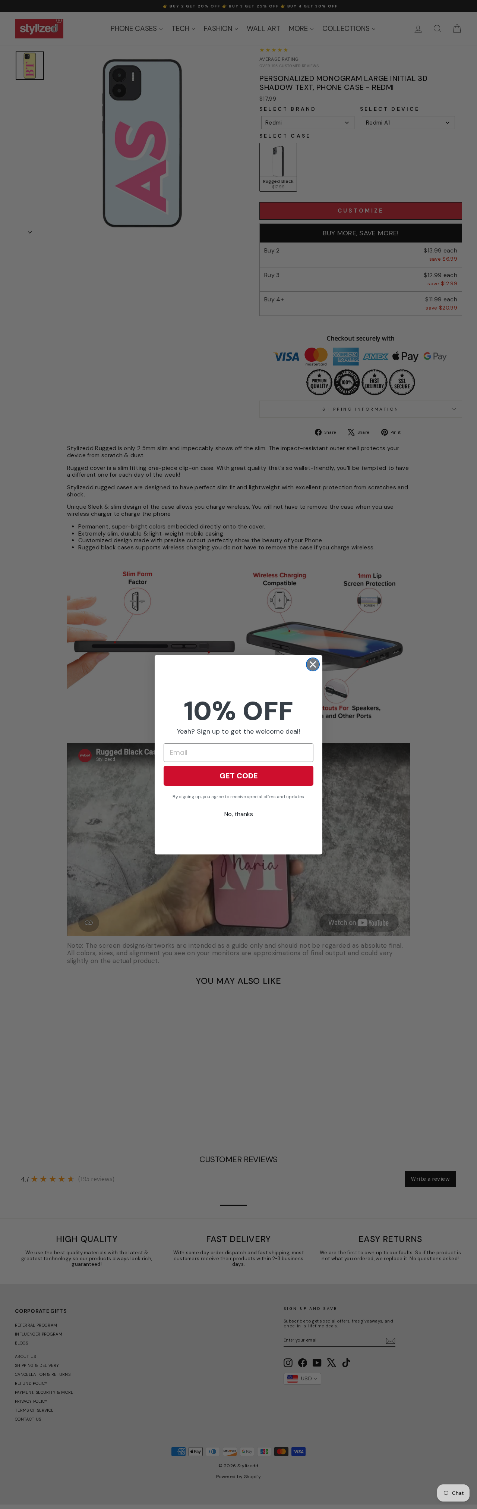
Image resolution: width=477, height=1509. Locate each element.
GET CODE (238, 776)
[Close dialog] (312, 664)
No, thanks (238, 814)
